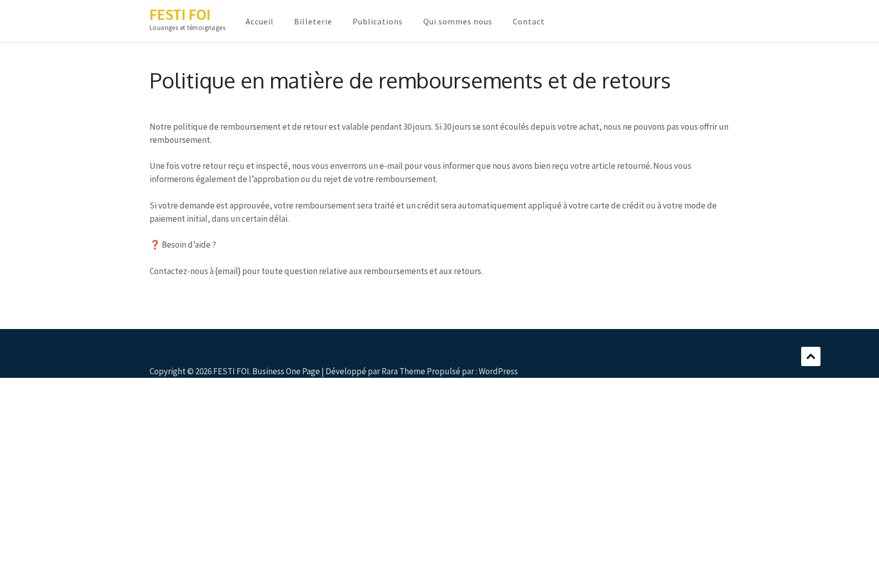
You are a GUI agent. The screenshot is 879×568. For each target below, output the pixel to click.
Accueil (260, 21)
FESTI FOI (180, 14)
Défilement (811, 356)
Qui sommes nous (457, 21)
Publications (378, 21)
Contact (529, 21)
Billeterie (313, 21)
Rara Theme (403, 371)
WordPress (498, 371)
